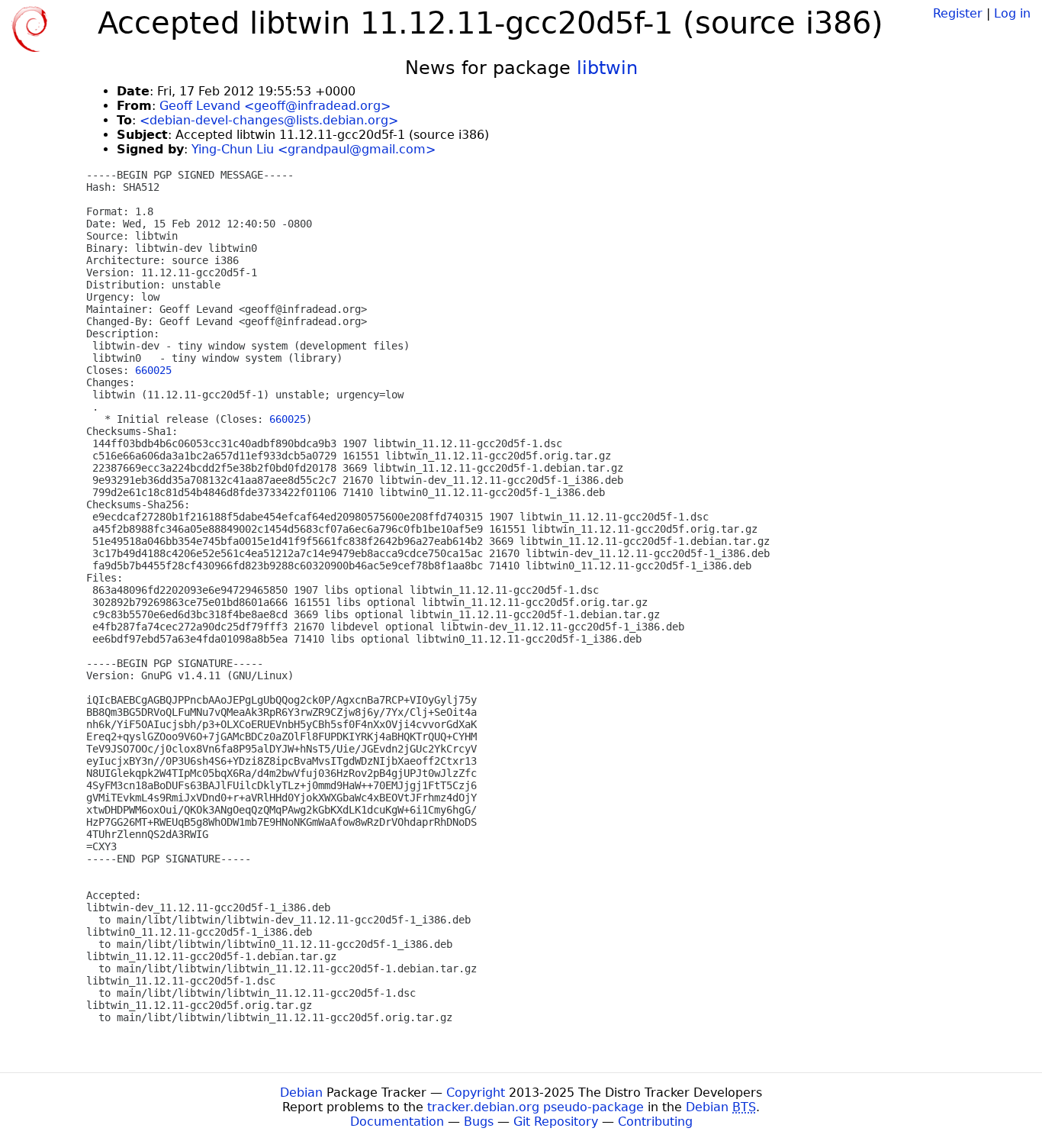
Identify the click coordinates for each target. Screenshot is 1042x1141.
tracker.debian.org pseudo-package (535, 1107)
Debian (301, 1092)
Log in (1012, 13)
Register (958, 13)
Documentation (397, 1121)
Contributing (655, 1121)
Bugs (479, 1121)
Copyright (475, 1092)
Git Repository (555, 1121)
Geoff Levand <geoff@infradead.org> (275, 105)
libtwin (607, 68)
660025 (153, 370)
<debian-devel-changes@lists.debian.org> (269, 120)
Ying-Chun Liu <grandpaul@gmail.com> (313, 149)
